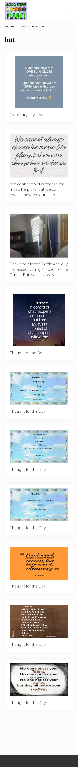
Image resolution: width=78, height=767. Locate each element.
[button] (70, 11)
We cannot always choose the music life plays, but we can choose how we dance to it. (37, 189)
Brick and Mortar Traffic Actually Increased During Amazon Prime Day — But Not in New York (39, 269)
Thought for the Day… (29, 411)
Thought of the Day (27, 352)
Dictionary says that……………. (34, 114)
